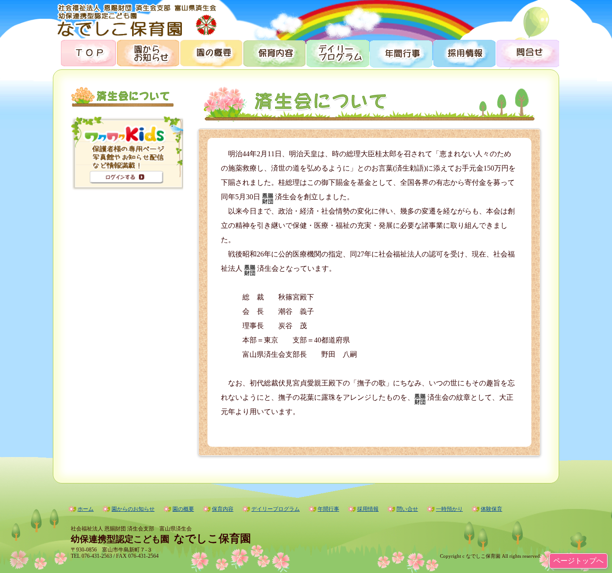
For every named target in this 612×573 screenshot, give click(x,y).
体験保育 (491, 509)
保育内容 (274, 52)
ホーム (86, 509)
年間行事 (400, 52)
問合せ (527, 52)
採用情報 (463, 52)
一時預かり (449, 509)
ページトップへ (578, 560)
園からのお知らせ (147, 52)
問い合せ (407, 509)
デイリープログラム (337, 52)
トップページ (84, 52)
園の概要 (210, 52)
